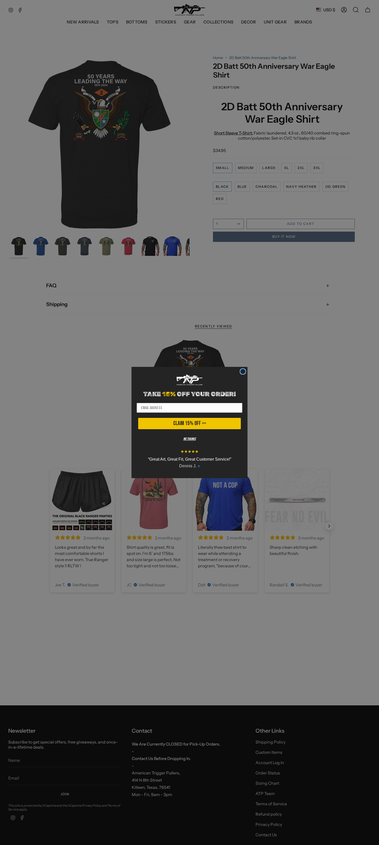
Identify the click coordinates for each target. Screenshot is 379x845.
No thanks (189, 439)
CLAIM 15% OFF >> (189, 423)
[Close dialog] (242, 371)
